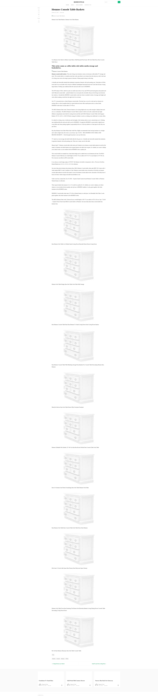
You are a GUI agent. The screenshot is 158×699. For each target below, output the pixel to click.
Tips (53, 654)
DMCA (72, 4)
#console (58, 658)
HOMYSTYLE (79, 2)
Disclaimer (79, 4)
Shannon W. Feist (45, 684)
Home (67, 4)
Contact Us (88, 4)
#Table (67, 658)
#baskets (53, 658)
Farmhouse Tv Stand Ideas (46, 680)
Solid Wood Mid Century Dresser (76, 680)
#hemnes (62, 658)
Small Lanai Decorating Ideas (98, 663)
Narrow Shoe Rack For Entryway (104, 680)
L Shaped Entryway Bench (58, 663)
